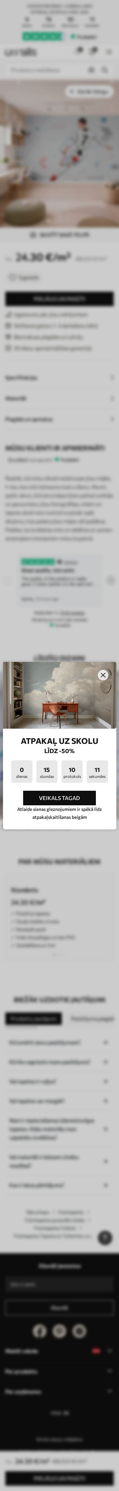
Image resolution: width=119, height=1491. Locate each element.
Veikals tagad (59, 798)
